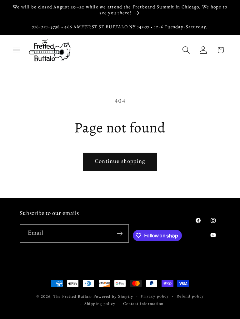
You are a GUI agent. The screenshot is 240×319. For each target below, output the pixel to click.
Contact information (143, 304)
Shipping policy (99, 304)
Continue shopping (120, 161)
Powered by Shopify (113, 297)
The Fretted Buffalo (73, 297)
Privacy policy (155, 296)
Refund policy (190, 296)
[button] (16, 50)
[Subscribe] (119, 233)
